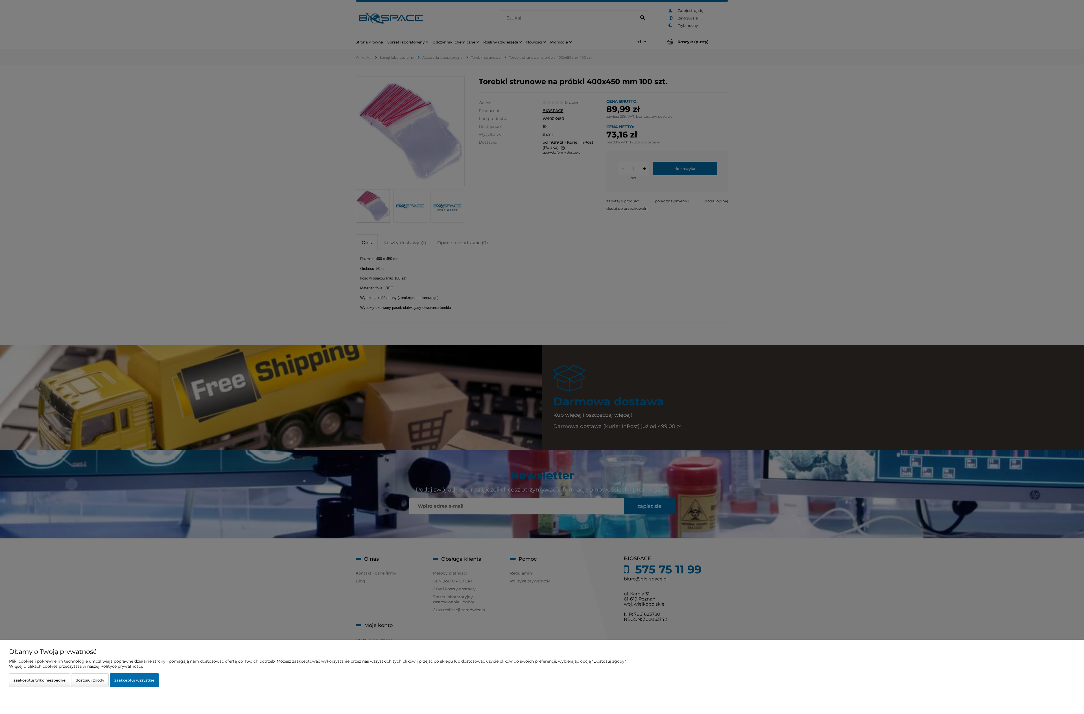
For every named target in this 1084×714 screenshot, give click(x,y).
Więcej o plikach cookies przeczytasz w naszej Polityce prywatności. (76, 666)
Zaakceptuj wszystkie (134, 680)
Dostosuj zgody (90, 680)
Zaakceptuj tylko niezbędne (39, 680)
